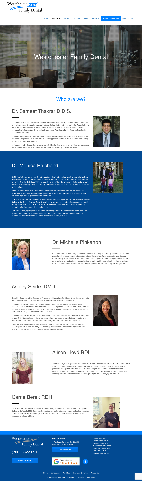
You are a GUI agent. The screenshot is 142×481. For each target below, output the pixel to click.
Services (76, 19)
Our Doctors (55, 19)
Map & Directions (65, 450)
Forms (85, 19)
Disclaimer (81, 477)
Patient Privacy (90, 477)
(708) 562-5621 (128, 19)
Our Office (66, 19)
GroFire (72, 477)
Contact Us (95, 19)
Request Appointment (111, 18)
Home (45, 19)
